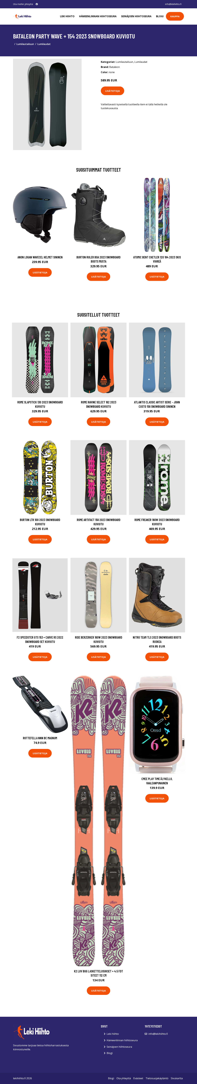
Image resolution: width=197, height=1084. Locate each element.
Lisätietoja (112, 90)
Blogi (160, 16)
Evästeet (138, 1078)
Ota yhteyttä (124, 1078)
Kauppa (174, 16)
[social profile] (36, 4)
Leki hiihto (67, 16)
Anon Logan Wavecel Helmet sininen (40, 257)
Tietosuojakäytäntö (157, 1078)
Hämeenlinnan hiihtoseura (98, 16)
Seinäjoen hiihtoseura (136, 16)
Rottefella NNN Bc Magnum (40, 738)
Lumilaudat (44, 44)
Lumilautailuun (25, 44)
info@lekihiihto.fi (173, 4)
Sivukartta (177, 1078)
